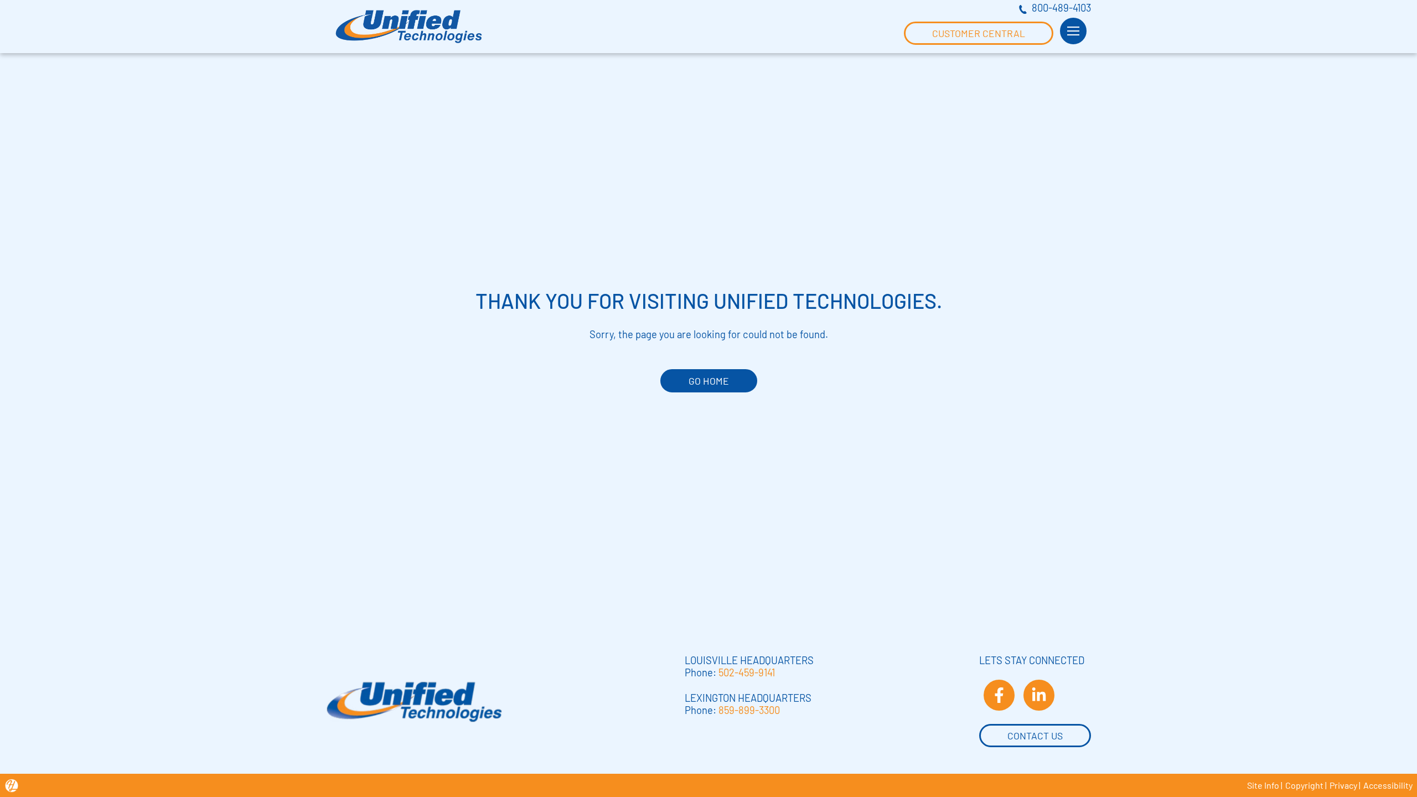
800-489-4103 (1061, 8)
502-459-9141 (746, 672)
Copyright (1304, 785)
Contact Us (1035, 735)
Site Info (1263, 785)
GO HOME (709, 381)
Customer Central (978, 33)
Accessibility (1388, 785)
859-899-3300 (749, 710)
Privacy (1343, 785)
